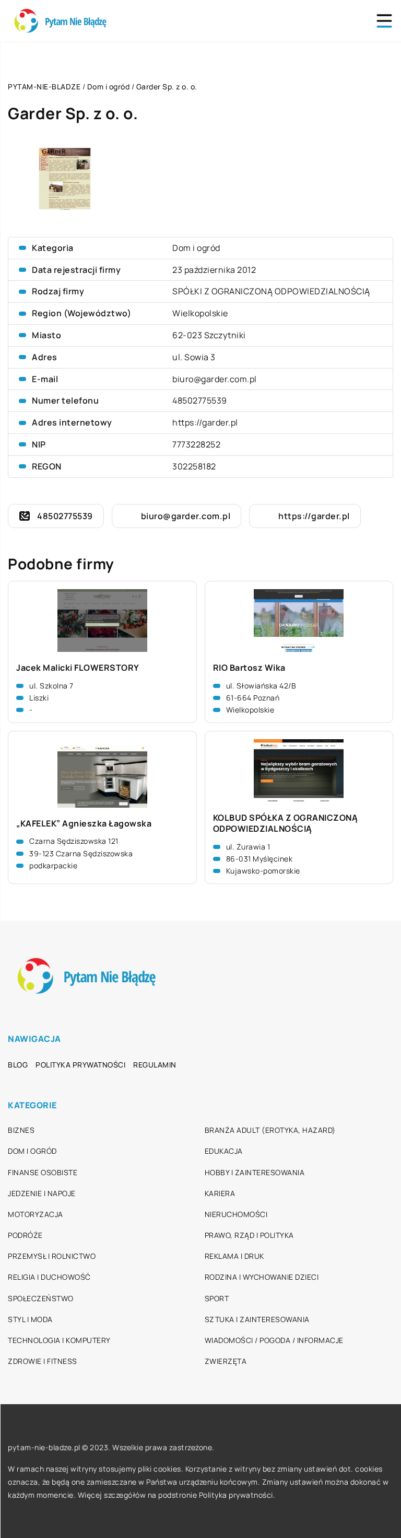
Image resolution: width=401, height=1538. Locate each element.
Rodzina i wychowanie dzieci (262, 1277)
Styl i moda (30, 1319)
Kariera (220, 1193)
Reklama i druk (234, 1256)
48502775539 (199, 400)
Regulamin (154, 1065)
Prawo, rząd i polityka (249, 1235)
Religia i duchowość (49, 1277)
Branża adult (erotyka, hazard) (270, 1130)
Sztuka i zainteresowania (257, 1319)
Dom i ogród (196, 248)
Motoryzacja (35, 1214)
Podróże (25, 1235)
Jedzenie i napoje (42, 1193)
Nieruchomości (236, 1214)
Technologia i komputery (59, 1340)
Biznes (21, 1130)
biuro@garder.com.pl (214, 379)
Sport (217, 1298)
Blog (18, 1065)
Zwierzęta (226, 1361)
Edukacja (224, 1151)
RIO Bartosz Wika (249, 667)
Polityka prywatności (80, 1065)
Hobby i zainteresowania (255, 1172)
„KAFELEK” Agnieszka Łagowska (83, 823)
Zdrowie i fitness (42, 1361)
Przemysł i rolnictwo (52, 1256)
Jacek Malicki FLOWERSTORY (77, 667)
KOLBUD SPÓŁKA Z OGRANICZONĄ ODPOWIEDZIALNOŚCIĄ (285, 823)
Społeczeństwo (41, 1298)
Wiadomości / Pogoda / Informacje (274, 1340)
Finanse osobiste (42, 1172)
